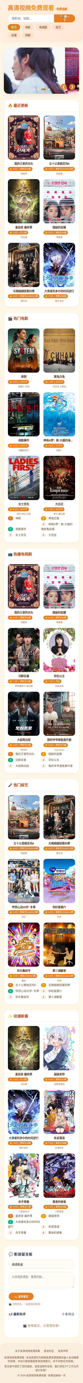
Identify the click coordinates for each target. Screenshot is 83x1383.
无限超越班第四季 (56, 985)
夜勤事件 (18, 529)
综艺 (58, 27)
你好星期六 (52, 991)
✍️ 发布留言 (21, 1296)
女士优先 (18, 535)
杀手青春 (18, 1232)
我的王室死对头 (22, 754)
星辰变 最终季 (21, 1216)
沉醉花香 (18, 760)
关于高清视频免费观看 (27, 1351)
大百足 (50, 535)
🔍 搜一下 (64, 18)
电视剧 (43, 27)
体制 (15, 518)
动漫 (14, 35)
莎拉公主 (51, 760)
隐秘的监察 (52, 754)
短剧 (27, 35)
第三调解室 (52, 997)
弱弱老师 (51, 1216)
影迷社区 (49, 1351)
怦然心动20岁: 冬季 (24, 991)
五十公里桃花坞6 (23, 985)
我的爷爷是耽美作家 (58, 766)
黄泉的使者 (52, 1232)
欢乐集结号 (19, 997)
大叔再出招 (19, 766)
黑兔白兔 (51, 518)
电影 (27, 27)
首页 (14, 27)
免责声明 (63, 1351)
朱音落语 (51, 1226)
